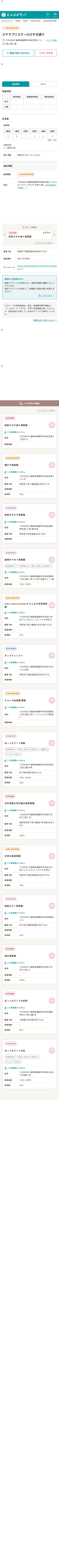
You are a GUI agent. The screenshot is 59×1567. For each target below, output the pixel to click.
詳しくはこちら (45, 295)
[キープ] (51, 425)
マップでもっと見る (43, 242)
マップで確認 (52, 40)
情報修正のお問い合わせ (43, 320)
